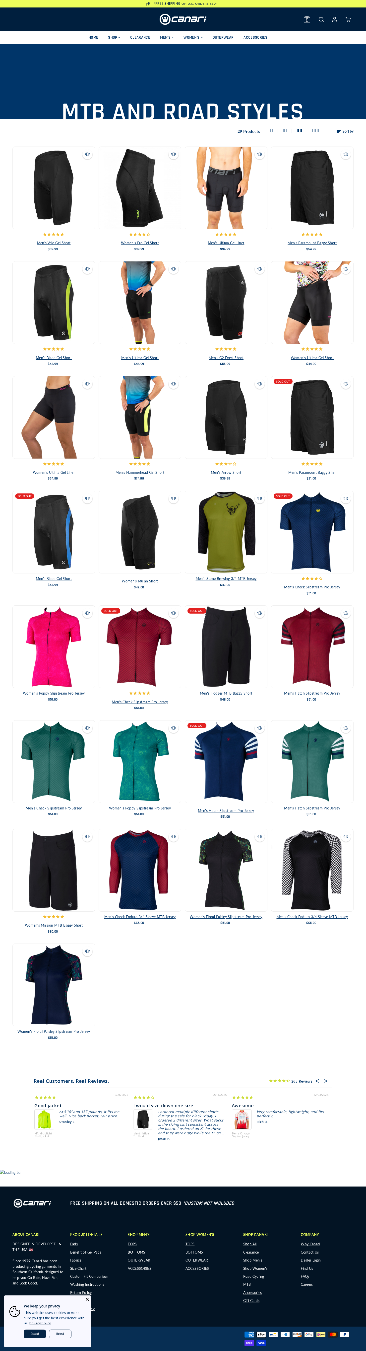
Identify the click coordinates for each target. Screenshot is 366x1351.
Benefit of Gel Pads (85, 1252)
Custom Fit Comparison (89, 1276)
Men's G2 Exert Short (226, 358)
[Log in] (334, 19)
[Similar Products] (87, 154)
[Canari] (183, 19)
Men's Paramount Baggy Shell (312, 472)
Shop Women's (255, 1268)
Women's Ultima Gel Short (312, 358)
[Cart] (348, 19)
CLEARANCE (140, 37)
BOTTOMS (136, 1252)
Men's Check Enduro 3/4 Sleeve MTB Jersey (140, 917)
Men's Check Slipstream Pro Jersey (312, 587)
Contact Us (310, 1252)
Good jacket (48, 1106)
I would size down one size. (163, 1106)
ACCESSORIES (255, 37)
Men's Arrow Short (226, 472)
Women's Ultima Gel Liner (54, 472)
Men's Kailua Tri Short (141, 1135)
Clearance (251, 1252)
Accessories (252, 1292)
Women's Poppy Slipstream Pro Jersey (54, 693)
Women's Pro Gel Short (140, 243)
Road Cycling (253, 1276)
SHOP (113, 37)
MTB (247, 1284)
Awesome (243, 1106)
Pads (74, 1244)
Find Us (307, 1268)
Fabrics (75, 1260)
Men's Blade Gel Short (54, 358)
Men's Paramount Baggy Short (312, 243)
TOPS (132, 1244)
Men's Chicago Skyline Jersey (241, 1135)
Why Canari (310, 1244)
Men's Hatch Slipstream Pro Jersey (312, 693)
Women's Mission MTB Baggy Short (54, 925)
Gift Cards (251, 1300)
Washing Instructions (87, 1284)
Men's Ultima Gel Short (140, 358)
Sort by (348, 131)
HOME (93, 37)
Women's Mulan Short (140, 581)
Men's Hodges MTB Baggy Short (226, 693)
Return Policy (81, 1292)
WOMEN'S (192, 37)
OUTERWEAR (223, 37)
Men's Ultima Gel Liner (226, 243)
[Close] (87, 1299)
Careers (307, 1284)
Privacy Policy (40, 1323)
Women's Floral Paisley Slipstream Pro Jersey (226, 917)
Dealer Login (311, 1260)
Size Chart (78, 1268)
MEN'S (166, 37)
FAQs (305, 1276)
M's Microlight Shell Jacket (43, 1135)
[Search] (321, 19)
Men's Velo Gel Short (54, 243)
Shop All (250, 1244)
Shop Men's (252, 1260)
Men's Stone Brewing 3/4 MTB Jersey (226, 578)
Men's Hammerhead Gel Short (140, 472)
